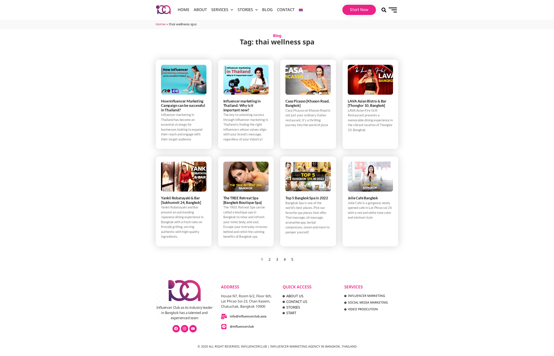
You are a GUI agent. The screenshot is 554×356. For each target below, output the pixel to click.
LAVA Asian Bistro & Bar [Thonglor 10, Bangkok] (367, 103)
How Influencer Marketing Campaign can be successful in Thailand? (183, 105)
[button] (383, 9)
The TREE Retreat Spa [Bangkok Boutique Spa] (242, 200)
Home (183, 10)
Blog (267, 10)
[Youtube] (193, 328)
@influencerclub (242, 326)
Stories (245, 10)
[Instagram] (184, 328)
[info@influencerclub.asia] (224, 316)
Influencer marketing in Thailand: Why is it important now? (242, 105)
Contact (286, 10)
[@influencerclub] (224, 327)
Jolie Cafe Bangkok (363, 198)
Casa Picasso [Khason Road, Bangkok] (307, 103)
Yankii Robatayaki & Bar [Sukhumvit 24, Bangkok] (181, 200)
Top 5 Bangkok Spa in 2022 (306, 198)
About (200, 10)
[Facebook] (176, 328)
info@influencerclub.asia (248, 316)
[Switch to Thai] (301, 10)
